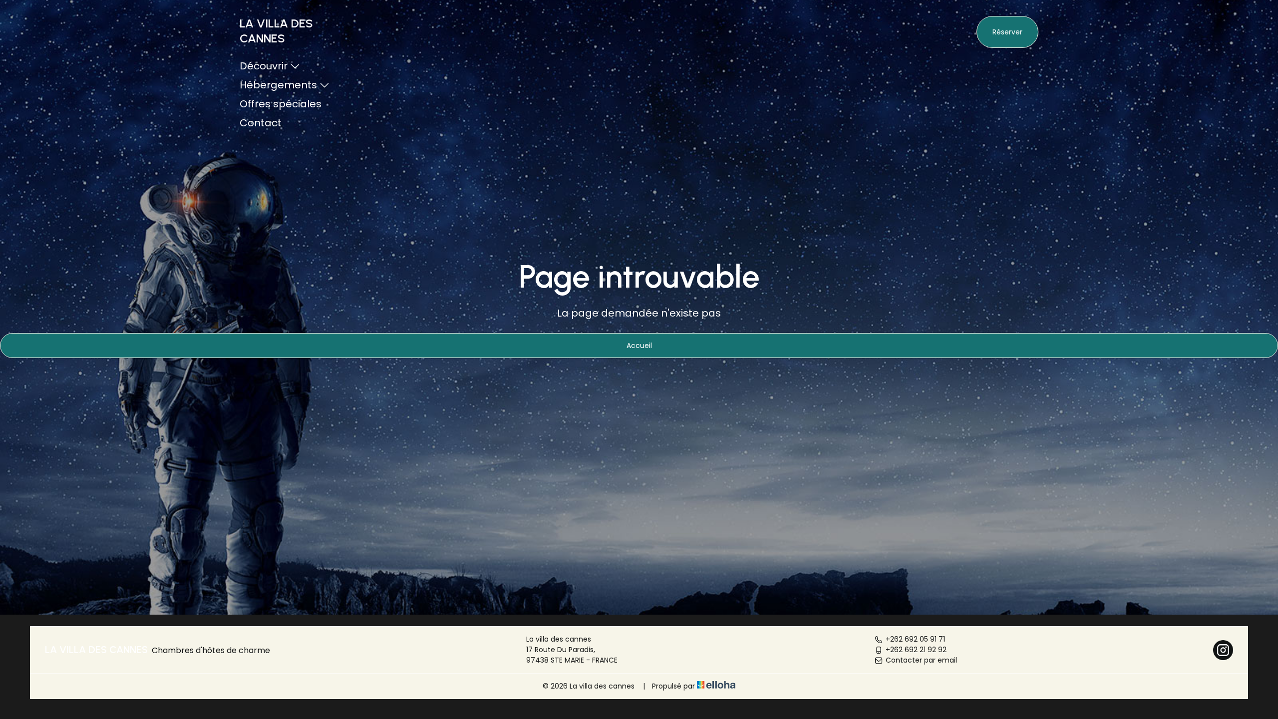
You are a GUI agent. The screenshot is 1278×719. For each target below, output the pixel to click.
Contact (261, 123)
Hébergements (278, 85)
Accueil (639, 346)
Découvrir (264, 66)
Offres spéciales (280, 104)
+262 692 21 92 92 (916, 650)
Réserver (1007, 32)
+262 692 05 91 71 (915, 639)
